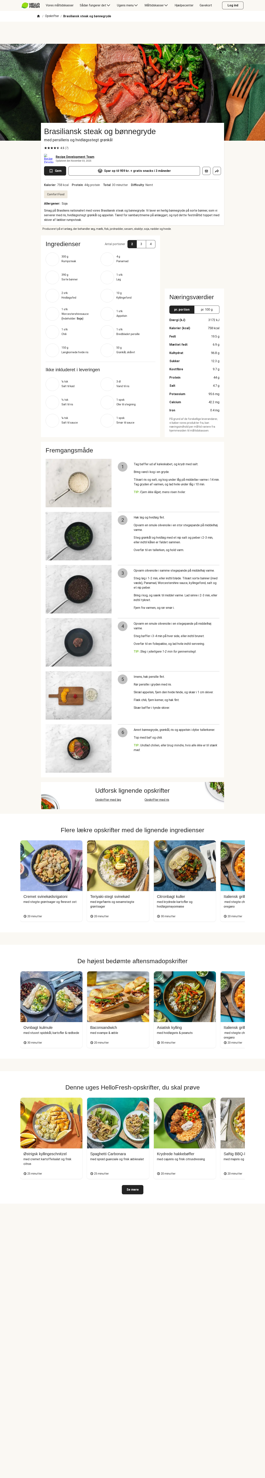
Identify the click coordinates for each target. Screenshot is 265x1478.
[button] (100, 244)
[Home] (38, 16)
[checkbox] (45, 148)
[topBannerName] (132, 32)
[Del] (217, 171)
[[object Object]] (206, 171)
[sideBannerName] (194, 259)
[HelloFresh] (31, 5)
